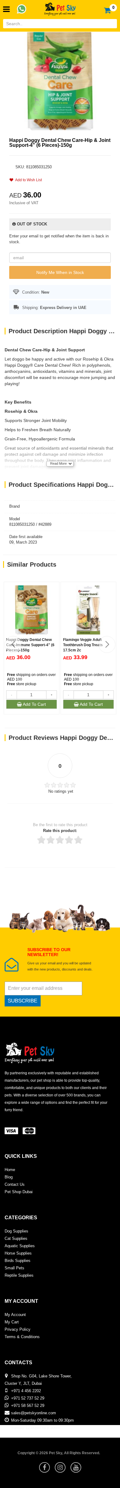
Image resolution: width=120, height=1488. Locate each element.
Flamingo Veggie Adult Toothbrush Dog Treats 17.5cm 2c (83, 645)
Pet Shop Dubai (19, 1191)
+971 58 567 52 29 (27, 1405)
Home (10, 1169)
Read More (58, 463)
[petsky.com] (60, 7)
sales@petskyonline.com (33, 1413)
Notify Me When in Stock (60, 272)
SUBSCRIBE (22, 1001)
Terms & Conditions (22, 1336)
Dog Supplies (16, 1231)
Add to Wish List (27, 180)
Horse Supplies (18, 1253)
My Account (15, 1314)
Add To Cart (34, 704)
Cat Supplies (16, 1238)
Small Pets (14, 1268)
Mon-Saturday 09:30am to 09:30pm (42, 1420)
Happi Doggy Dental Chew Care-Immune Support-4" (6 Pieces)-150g (30, 645)
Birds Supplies (17, 1260)
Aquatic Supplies (20, 1246)
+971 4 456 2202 (26, 1390)
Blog (9, 1177)
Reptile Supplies (19, 1275)
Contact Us (15, 1184)
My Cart (12, 1322)
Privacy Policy (17, 1329)
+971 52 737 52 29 (27, 1398)
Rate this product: (60, 830)
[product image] (60, 80)
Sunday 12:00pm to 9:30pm (35, 1427)
